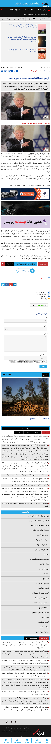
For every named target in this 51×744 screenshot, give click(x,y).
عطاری (46, 554)
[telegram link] (11, 722)
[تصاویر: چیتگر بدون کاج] (25, 397)
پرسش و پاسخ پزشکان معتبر (38, 515)
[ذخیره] (10, 71)
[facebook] (7, 284)
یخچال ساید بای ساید (40, 530)
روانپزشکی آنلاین (42, 631)
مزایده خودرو (44, 607)
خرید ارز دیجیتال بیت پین (39, 520)
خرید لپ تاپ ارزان (42, 539)
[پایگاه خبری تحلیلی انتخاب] (45, 3)
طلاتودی (46, 578)
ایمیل (45, 325)
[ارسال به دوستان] (6, 71)
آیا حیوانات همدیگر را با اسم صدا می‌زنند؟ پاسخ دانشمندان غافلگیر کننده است (23, 26)
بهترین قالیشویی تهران (40, 612)
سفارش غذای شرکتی (41, 597)
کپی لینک (43, 264)
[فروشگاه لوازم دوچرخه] (25, 208)
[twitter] (3, 284)
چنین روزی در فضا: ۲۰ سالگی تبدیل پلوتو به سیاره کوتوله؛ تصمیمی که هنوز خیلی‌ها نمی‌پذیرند (22, 39)
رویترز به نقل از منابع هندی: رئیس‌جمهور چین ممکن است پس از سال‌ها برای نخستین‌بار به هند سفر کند (25, 693)
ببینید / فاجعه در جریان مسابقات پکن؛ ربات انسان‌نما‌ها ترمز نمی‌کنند (26, 475)
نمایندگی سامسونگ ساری (39, 559)
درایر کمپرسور (44, 568)
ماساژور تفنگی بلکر (42, 549)
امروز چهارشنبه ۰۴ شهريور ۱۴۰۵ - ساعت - (33, 10)
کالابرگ (46, 573)
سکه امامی (45, 617)
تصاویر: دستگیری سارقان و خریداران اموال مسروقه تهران (30, 485)
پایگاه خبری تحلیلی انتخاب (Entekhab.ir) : (35, 123)
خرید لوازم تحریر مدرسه (40, 525)
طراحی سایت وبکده (41, 602)
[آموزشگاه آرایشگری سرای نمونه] (25, 222)
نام (46, 317)
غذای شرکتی (44, 564)
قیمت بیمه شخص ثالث (40, 593)
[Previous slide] (10, 374)
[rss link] (15, 722)
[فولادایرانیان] (25, 194)
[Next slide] (4, 374)
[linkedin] (14, 284)
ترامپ (40, 278)
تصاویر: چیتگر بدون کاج (39, 418)
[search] (2, 10)
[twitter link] (7, 722)
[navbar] (49, 9)
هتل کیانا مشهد (43, 544)
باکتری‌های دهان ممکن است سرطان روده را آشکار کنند (22, 50)
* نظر (45, 334)
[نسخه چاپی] (2, 71)
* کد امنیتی (43, 354)
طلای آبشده (44, 627)
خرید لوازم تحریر (43, 535)
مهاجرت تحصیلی (42, 583)
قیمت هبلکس (43, 588)
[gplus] (11, 284)
